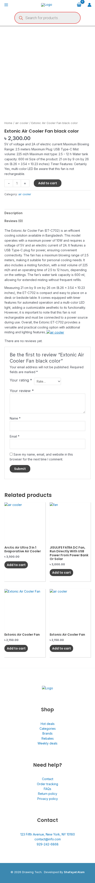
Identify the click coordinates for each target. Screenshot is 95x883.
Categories (48, 728)
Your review (22, 391)
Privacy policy (47, 799)
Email (14, 436)
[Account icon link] (89, 5)
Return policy (47, 793)
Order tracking (47, 784)
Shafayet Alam (74, 872)
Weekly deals (47, 743)
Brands (47, 733)
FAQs (47, 789)
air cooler (21, 123)
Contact (47, 779)
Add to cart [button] (16, 565)
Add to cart (47, 183)
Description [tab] (13, 213)
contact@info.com (47, 839)
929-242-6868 (48, 844)
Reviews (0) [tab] (13, 221)
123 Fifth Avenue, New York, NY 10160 (47, 834)
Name (15, 418)
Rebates (48, 738)
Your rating (21, 380)
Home (8, 123)
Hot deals (48, 724)
